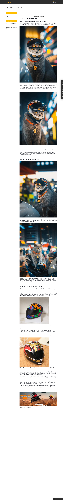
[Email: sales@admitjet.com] (62, 97)
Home (7, 7)
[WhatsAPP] (62, 95)
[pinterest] (62, 86)
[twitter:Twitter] (62, 82)
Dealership (44, 2)
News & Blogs (12, 7)
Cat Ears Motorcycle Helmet (27, 407)
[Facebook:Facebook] (62, 81)
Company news (9, 15)
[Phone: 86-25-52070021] (62, 91)
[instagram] (62, 88)
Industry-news (19, 7)
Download (35, 2)
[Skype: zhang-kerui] (62, 93)
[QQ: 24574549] (62, 98)
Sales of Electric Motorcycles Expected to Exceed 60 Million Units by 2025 (32, 408)
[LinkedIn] (62, 84)
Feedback (39, 2)
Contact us (49, 2)
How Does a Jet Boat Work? (10, 31)
